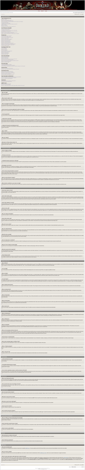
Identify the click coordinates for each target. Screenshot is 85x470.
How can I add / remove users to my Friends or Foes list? (10, 69)
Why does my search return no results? (7, 72)
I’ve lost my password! (4, 22)
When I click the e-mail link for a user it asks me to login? (10, 33)
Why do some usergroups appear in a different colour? (10, 60)
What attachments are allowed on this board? (8, 80)
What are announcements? (5, 51)
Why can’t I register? (4, 25)
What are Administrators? (5, 56)
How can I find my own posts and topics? (7, 74)
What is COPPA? (4, 24)
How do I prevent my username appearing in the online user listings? (12, 21)
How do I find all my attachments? (6, 81)
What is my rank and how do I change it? (7, 32)
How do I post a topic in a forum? (6, 35)
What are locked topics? (5, 53)
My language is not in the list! (6, 31)
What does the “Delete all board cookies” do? (8, 26)
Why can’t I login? (4, 19)
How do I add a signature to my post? (7, 37)
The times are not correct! (5, 29)
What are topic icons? (4, 54)
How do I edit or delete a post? (6, 36)
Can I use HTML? (4, 48)
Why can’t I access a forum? (5, 40)
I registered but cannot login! (5, 23)
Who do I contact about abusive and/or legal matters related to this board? (13, 85)
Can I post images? (4, 50)
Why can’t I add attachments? (6, 41)
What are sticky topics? (5, 52)
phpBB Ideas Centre (43, 452)
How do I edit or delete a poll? (6, 39)
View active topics (10, 12)
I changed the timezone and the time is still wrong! (9, 30)
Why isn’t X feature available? (6, 84)
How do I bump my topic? (5, 45)
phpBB (39, 468)
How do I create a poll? (5, 38)
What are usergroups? (4, 58)
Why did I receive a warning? (6, 42)
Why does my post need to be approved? (7, 44)
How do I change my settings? (6, 28)
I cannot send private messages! (6, 64)
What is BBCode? (4, 47)
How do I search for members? (6, 73)
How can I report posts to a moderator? (7, 43)
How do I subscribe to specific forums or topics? (8, 77)
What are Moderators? (4, 57)
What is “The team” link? (5, 62)
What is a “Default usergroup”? (6, 61)
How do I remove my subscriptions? (7, 78)
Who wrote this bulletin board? (6, 83)
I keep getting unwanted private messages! (8, 65)
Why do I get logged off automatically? (7, 20)
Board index (3, 14)
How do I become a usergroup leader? (7, 59)
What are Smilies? (4, 49)
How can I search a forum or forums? (7, 71)
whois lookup (66, 457)
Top (1, 95)
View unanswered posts (4, 12)
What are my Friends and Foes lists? (7, 68)
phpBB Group (27, 448)
